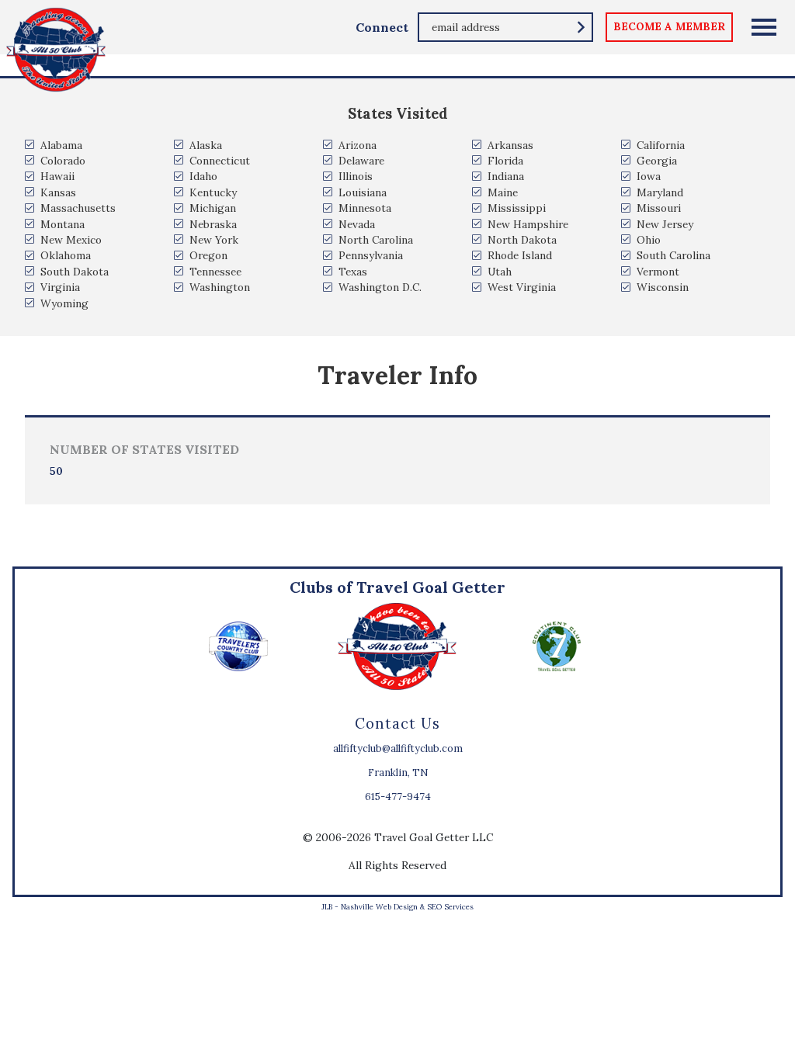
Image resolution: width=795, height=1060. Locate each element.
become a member (669, 26)
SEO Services (450, 907)
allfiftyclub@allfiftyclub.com (398, 748)
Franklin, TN (398, 772)
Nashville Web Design (379, 907)
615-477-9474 (398, 796)
